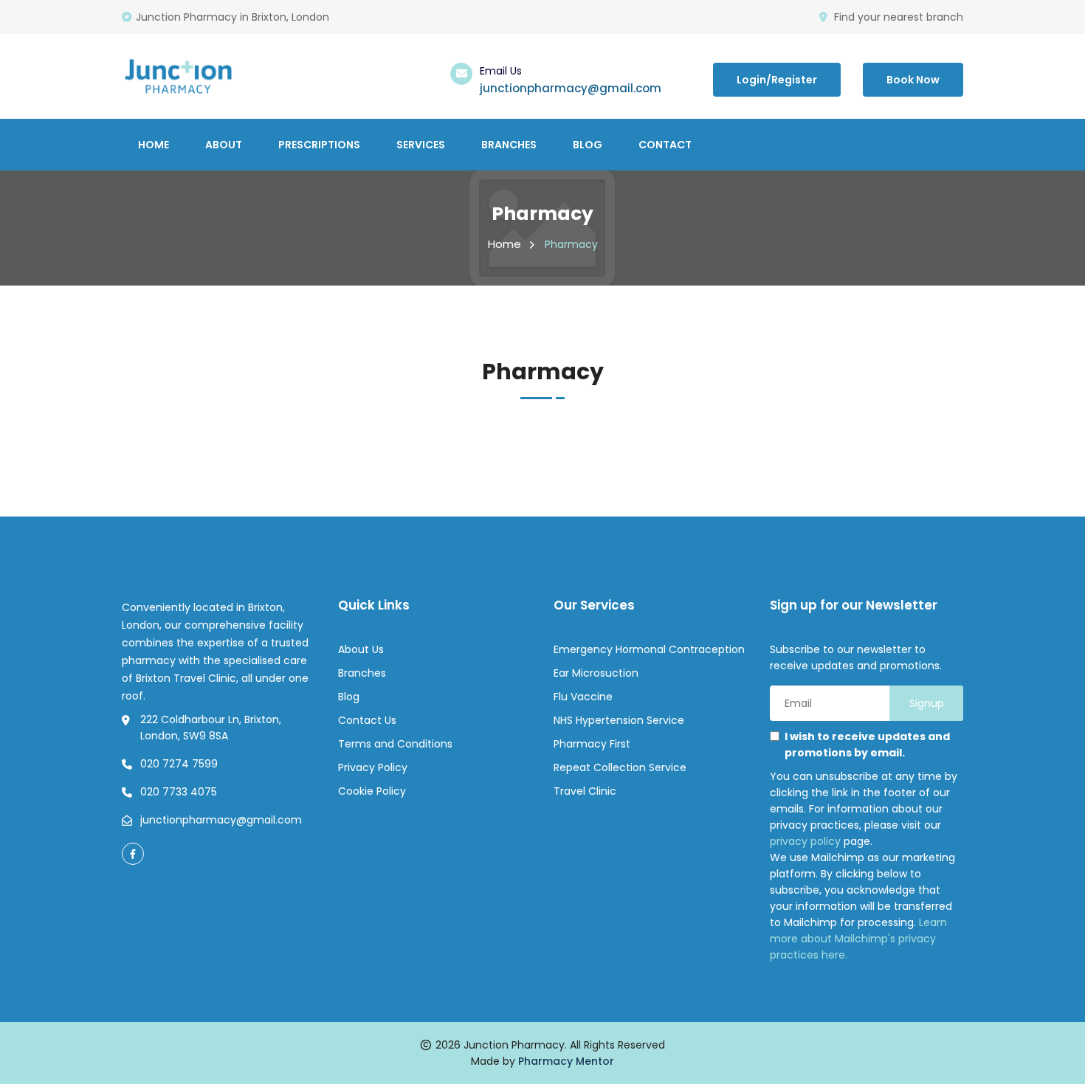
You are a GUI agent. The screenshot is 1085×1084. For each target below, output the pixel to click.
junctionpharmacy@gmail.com (570, 88)
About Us (361, 649)
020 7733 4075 (178, 791)
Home (153, 144)
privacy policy (805, 841)
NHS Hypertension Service (619, 720)
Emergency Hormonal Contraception (649, 649)
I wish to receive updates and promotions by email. (867, 744)
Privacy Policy (372, 767)
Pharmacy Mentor (566, 1061)
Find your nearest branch (898, 17)
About (223, 144)
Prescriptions (319, 144)
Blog (587, 144)
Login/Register (777, 79)
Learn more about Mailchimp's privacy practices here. (858, 938)
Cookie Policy (372, 791)
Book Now (913, 79)
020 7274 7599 (179, 763)
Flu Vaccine (583, 696)
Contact (665, 144)
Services (420, 144)
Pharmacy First (592, 743)
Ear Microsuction (596, 673)
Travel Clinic (585, 791)
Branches (509, 144)
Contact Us (367, 720)
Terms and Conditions (395, 743)
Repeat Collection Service (620, 767)
